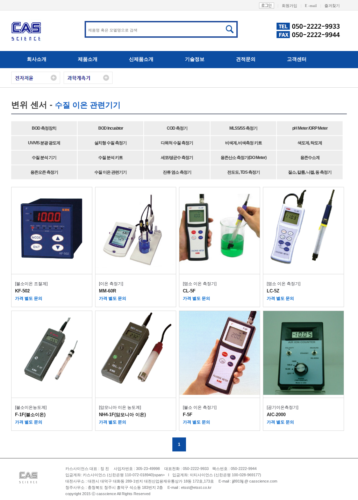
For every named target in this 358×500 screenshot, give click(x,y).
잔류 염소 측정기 (177, 172)
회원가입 (291, 5)
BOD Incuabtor (110, 128)
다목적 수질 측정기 (177, 142)
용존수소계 (310, 157)
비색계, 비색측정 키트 (243, 142)
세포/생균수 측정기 (177, 157)
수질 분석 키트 (110, 157)
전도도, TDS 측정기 (243, 172)
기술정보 (195, 59)
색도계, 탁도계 (310, 142)
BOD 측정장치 (44, 128)
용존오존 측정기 (44, 172)
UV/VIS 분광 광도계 (44, 142)
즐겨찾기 (332, 5)
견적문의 (246, 59)
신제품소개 (141, 59)
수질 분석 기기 (44, 157)
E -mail (313, 5)
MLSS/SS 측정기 (243, 128)
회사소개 (36, 59)
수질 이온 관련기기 (110, 172)
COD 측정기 (177, 128)
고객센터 (297, 59)
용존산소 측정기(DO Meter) (243, 157)
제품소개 (88, 59)
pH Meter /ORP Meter (310, 128)
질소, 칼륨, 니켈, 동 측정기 (309, 172)
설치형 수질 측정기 (110, 142)
